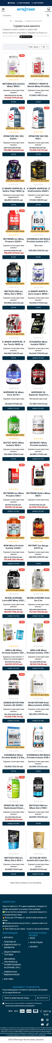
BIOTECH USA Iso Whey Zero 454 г (13, 859)
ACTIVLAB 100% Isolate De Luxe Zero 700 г (38, 859)
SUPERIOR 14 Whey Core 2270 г (13, 393)
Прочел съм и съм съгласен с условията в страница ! (23, 1004)
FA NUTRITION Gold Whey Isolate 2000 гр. (38, 704)
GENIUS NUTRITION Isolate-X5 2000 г (13, 703)
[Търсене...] (48, 15)
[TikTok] (48, 1024)
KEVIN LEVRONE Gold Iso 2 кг (38, 599)
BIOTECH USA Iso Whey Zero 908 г (38, 806)
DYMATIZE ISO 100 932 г (38, 137)
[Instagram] (48, 1020)
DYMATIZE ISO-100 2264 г (14, 137)
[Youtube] (43, 1024)
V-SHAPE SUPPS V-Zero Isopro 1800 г (38, 292)
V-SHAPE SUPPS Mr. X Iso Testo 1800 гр (13, 343)
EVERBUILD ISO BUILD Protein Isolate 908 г (38, 756)
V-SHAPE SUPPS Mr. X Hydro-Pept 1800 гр (13, 189)
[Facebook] (43, 1020)
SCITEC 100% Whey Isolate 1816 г (13, 443)
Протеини (18, 21)
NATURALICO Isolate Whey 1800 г (14, 85)
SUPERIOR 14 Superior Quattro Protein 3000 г (38, 393)
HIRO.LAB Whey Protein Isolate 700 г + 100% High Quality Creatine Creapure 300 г (13, 651)
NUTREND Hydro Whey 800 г (38, 494)
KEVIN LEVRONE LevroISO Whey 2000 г (13, 599)
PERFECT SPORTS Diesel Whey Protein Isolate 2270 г (38, 85)
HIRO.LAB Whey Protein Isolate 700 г (38, 651)
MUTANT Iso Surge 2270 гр (38, 546)
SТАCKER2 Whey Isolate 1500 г (38, 343)
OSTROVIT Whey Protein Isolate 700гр (38, 444)
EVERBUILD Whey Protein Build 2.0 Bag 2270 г (13, 756)
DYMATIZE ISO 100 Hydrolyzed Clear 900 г (13, 806)
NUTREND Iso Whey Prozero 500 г (13, 494)
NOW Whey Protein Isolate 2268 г (14, 546)
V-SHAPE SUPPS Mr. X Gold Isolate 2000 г (38, 189)
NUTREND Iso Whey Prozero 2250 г (13, 240)
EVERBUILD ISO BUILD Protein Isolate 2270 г (38, 240)
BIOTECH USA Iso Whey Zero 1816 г (13, 292)
